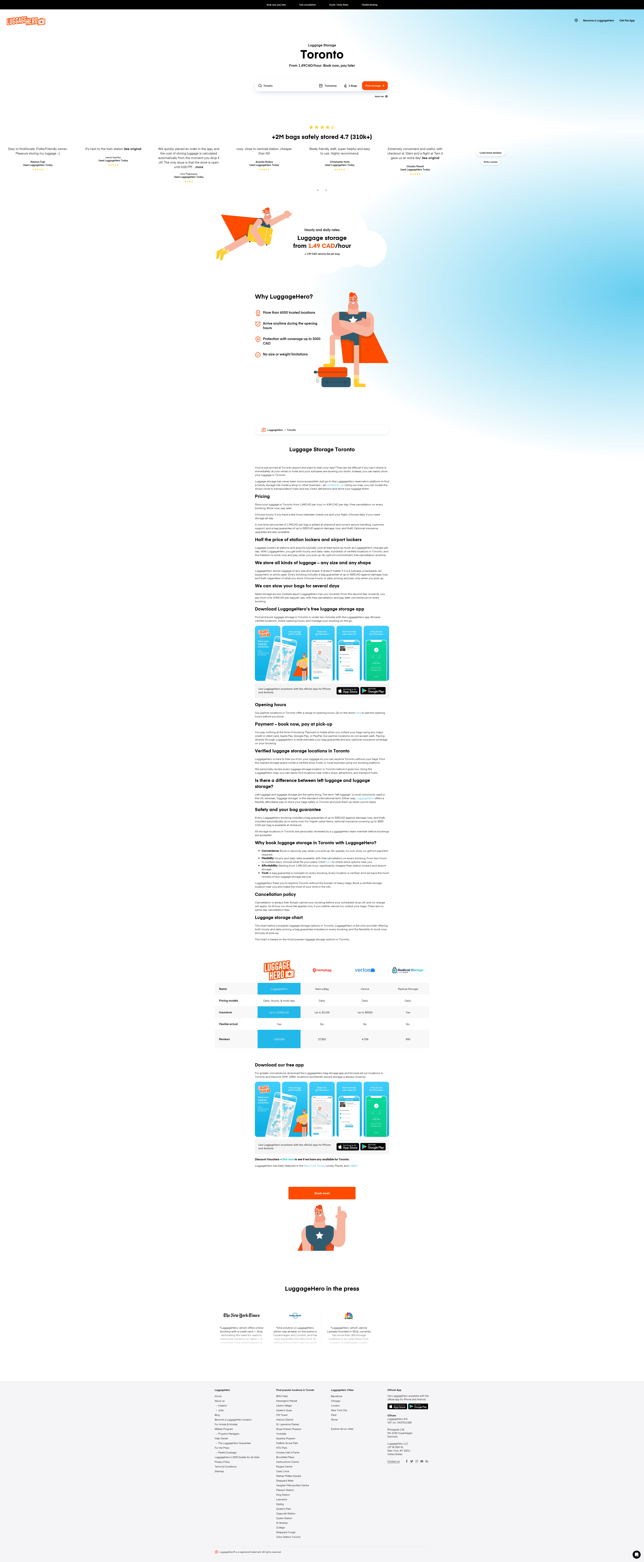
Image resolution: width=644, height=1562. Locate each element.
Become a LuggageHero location (233, 1419)
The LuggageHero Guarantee (234, 1443)
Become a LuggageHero (598, 20)
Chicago (335, 1400)
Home (218, 1396)
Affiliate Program (224, 1429)
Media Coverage (227, 1452)
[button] (637, 1555)
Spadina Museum (285, 1438)
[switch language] (576, 20)
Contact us (393, 1461)
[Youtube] (422, 1461)
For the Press (222, 1447)
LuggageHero (275, 430)
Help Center (221, 1438)
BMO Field (282, 1396)
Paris (333, 1415)
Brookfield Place (285, 1457)
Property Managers (228, 1433)
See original (132, 149)
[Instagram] (417, 1461)
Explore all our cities (342, 1428)
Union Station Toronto (288, 1537)
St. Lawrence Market (287, 1424)
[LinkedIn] (427, 1461)
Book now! (322, 1193)
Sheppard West (284, 1480)
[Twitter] (412, 1461)
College (280, 1527)
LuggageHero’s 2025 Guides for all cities (237, 1457)
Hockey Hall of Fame (287, 1452)
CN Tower (282, 1415)
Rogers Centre (284, 1466)
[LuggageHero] (26, 24)
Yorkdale (281, 1433)
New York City (339, 1410)
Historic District (284, 1419)
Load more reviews (490, 152)
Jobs (221, 1410)
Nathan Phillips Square (288, 1476)
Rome (334, 1419)
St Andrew (282, 1522)
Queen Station (284, 1518)
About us (220, 1400)
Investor (222, 1405)
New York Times (314, 1165)
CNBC (353, 1165)
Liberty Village (284, 1405)
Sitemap (219, 1471)
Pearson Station (285, 1490)
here (358, 712)
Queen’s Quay (284, 1410)
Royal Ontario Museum (288, 1429)
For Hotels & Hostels (226, 1424)
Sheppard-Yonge (285, 1532)
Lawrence (281, 1499)
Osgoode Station (285, 1513)
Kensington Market (286, 1400)
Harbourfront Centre (287, 1461)
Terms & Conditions (225, 1466)
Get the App (627, 20)
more (199, 167)
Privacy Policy (222, 1461)
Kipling (280, 1504)
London (335, 1405)
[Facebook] (407, 1461)
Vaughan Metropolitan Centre (292, 1485)
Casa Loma (282, 1471)
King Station (283, 1494)
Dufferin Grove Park (287, 1443)
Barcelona (336, 1396)
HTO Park (281, 1447)
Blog (217, 1415)
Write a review (491, 162)
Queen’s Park (283, 1508)
